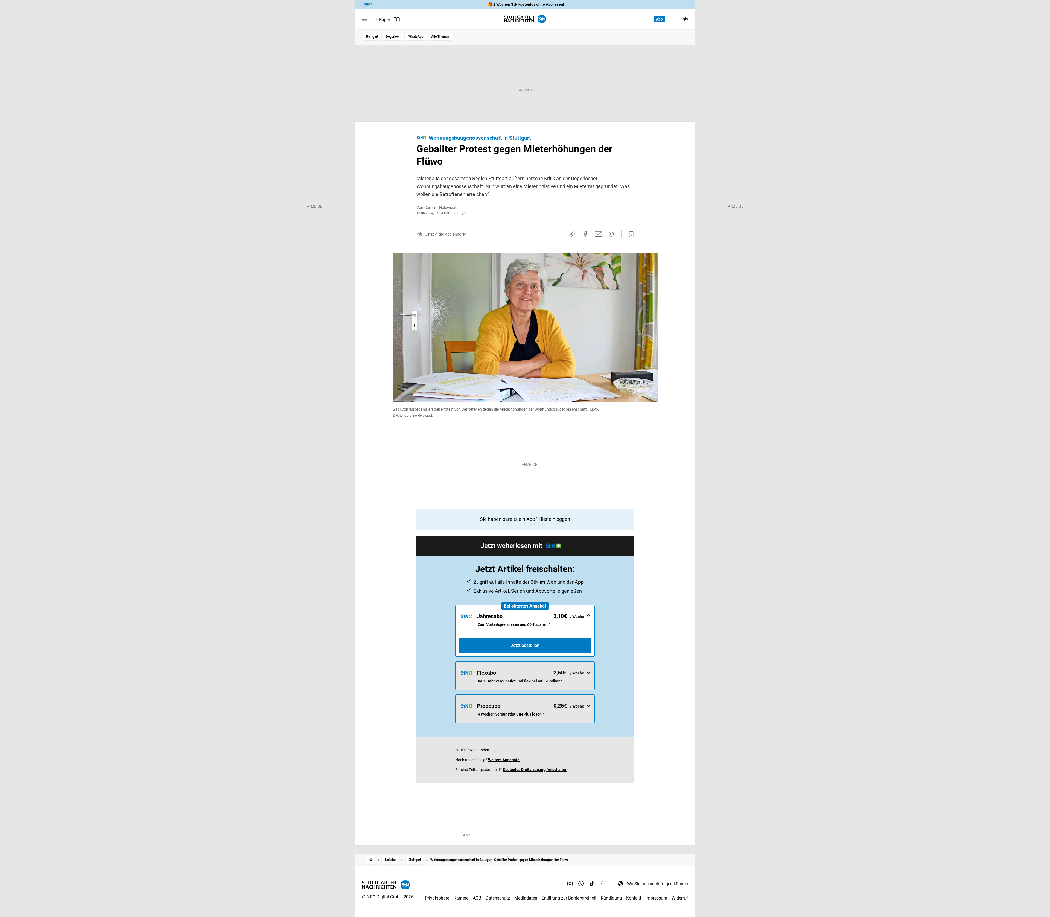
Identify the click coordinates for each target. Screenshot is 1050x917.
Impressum (656, 898)
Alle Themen (440, 37)
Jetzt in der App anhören (446, 234)
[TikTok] (592, 883)
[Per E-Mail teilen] (598, 234)
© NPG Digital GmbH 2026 (387, 897)
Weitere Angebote (504, 760)
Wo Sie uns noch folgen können (657, 883)
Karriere (461, 898)
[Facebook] (603, 883)
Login (683, 19)
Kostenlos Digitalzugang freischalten (535, 769)
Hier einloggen (554, 519)
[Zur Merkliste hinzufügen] (630, 234)
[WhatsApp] (581, 883)
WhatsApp (416, 37)
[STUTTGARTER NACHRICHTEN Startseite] (525, 19)
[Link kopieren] (572, 234)
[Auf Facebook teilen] (585, 234)
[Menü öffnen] (364, 19)
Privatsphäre (437, 898)
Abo (659, 19)
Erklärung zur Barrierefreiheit (569, 898)
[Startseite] (371, 860)
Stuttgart (371, 37)
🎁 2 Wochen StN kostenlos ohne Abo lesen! (526, 4)
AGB (477, 898)
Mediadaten (525, 898)
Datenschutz (498, 898)
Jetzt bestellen (525, 645)
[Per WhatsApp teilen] (611, 234)
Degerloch (393, 37)
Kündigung (611, 898)
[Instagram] (570, 883)
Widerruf (680, 898)
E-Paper (382, 19)
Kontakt (633, 898)
